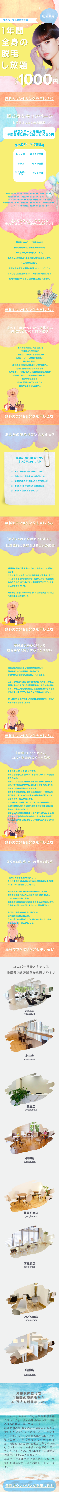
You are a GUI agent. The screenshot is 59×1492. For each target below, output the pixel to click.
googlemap (29, 1013)
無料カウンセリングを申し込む (29, 98)
